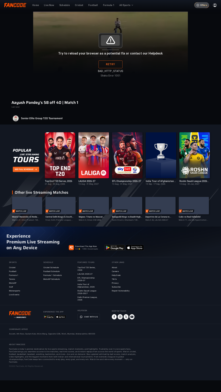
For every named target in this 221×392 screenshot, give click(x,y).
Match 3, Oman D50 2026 (90, 220)
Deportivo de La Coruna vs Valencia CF (157, 217)
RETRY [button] (110, 64)
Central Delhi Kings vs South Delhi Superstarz (58, 217)
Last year (15, 107)
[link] (27, 209)
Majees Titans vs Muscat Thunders (91, 217)
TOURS (26, 159)
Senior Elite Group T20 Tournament (42, 118)
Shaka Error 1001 (110, 75)
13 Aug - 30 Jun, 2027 (189, 184)
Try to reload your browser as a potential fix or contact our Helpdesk (110, 53)
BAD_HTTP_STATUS (110, 71)
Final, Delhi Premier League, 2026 (58, 220)
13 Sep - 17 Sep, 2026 (155, 184)
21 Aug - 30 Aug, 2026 (55, 184)
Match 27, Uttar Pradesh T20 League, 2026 (25, 220)
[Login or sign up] (214, 5)
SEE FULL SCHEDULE (24, 169)
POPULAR (22, 150)
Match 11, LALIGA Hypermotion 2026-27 (193, 220)
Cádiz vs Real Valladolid (189, 217)
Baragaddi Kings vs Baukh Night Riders (127, 217)
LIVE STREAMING (29, 154)
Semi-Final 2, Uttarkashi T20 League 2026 (125, 220)
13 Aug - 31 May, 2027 (122, 184)
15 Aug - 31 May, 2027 (88, 184)
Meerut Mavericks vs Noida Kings (24, 217)
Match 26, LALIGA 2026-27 (156, 220)
